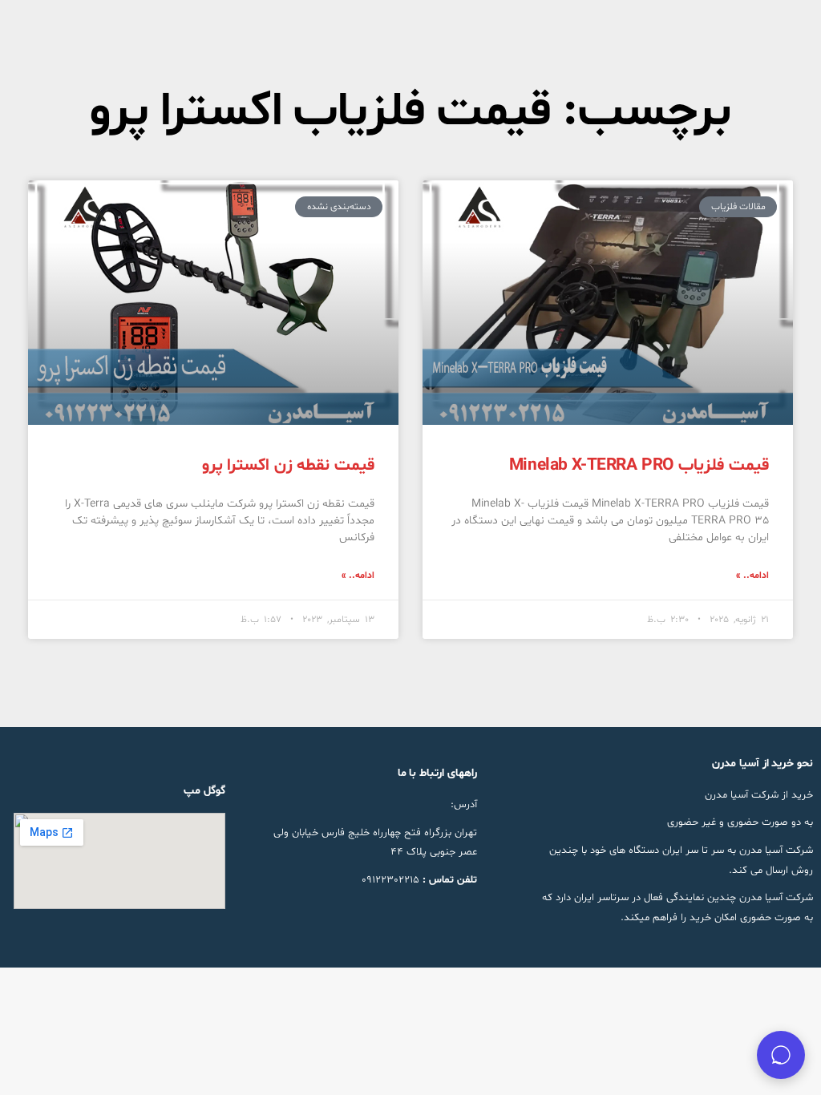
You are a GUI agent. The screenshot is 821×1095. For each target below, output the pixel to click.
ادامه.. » (752, 575)
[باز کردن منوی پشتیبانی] (781, 1055)
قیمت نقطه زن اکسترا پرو (288, 466)
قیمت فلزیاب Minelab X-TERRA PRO (639, 466)
